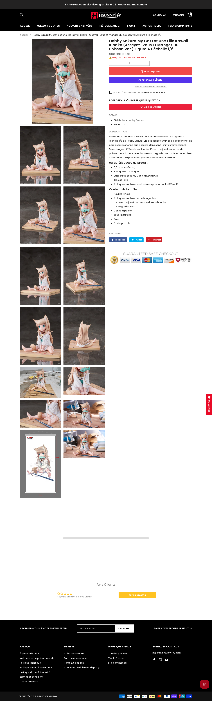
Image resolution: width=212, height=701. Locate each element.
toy (124, 124)
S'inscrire (178, 15)
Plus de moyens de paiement (151, 86)
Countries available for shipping (81, 667)
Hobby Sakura (136, 120)
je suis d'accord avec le (126, 92)
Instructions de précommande (37, 658)
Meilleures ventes (48, 25)
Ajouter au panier (151, 71)
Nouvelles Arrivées (79, 25)
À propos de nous (29, 653)
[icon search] (72, 15)
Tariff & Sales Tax (74, 662)
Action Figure (151, 25)
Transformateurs (180, 25)
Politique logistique (30, 662)
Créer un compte (74, 653)
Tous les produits (117, 653)
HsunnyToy (51, 696)
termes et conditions (31, 676)
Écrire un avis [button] (137, 595)
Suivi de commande (75, 658)
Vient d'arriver (116, 658)
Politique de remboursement (36, 667)
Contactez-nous (29, 681)
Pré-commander (109, 25)
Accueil (25, 25)
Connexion (160, 15)
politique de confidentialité (35, 672)
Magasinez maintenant (132, 4)
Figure (131, 25)
